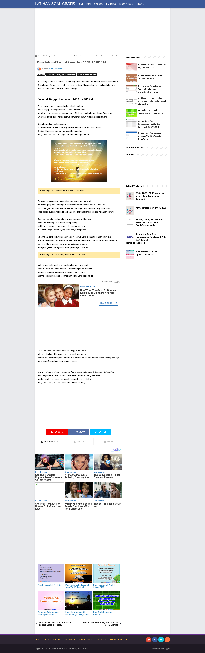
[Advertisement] (102, 30)
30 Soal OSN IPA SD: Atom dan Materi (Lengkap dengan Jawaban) (150, 196)
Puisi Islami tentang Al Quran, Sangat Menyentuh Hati (77, 614)
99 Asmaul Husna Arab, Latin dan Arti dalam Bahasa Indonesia (56, 623)
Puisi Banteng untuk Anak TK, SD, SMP (69, 254)
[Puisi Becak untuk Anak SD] (51, 573)
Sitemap (102, 639)
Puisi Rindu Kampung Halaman (102, 613)
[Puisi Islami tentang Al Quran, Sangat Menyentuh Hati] (78, 600)
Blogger (166, 648)
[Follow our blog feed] (167, 639)
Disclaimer (69, 639)
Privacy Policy (86, 639)
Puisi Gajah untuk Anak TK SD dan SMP (104, 586)
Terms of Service (118, 639)
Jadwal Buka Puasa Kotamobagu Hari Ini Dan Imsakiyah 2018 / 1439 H (149, 124)
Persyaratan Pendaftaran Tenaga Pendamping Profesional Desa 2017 (149, 89)
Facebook (79, 432)
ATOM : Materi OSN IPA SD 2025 (151, 208)
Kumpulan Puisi (53, 74)
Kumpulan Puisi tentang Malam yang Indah (48, 613)
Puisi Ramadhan (68, 74)
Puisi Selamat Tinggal (87, 74)
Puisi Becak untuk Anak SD (49, 585)
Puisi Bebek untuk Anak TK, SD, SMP (68, 190)
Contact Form (52, 639)
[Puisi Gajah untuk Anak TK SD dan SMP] (106, 573)
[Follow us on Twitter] (161, 639)
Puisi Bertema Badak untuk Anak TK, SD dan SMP (77, 586)
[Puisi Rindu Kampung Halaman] (106, 600)
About (38, 639)
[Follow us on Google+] (148, 639)
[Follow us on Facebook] (155, 639)
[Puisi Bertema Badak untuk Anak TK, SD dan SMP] (78, 573)
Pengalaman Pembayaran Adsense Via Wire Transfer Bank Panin (150, 136)
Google (58, 432)
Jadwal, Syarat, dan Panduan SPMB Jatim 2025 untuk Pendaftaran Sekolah (149, 222)
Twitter (101, 432)
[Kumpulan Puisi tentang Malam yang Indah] (51, 600)
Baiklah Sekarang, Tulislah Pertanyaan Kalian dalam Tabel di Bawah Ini (152, 101)
